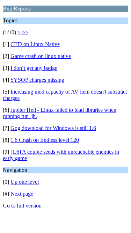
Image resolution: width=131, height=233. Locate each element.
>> (25, 32)
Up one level (24, 182)
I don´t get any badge (33, 68)
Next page (21, 194)
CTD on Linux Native (35, 44)
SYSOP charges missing (37, 80)
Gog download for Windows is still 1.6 (53, 128)
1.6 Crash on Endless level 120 (44, 140)
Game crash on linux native (40, 56)
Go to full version (22, 206)
